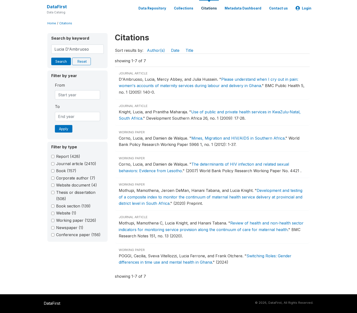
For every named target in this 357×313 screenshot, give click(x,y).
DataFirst (57, 6)
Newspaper (69, 227)
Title (189, 50)
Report (68, 156)
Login (306, 8)
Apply (63, 129)
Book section (73, 206)
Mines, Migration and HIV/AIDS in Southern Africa (238, 138)
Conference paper (78, 234)
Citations (209, 8)
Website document (76, 185)
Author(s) (156, 50)
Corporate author (75, 178)
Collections (183, 8)
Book (66, 170)
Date (175, 50)
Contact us (278, 8)
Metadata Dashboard (243, 8)
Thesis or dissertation (75, 195)
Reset (82, 61)
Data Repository (152, 8)
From (60, 85)
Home (51, 23)
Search (61, 61)
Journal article (76, 163)
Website (66, 213)
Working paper (76, 220)
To (57, 106)
